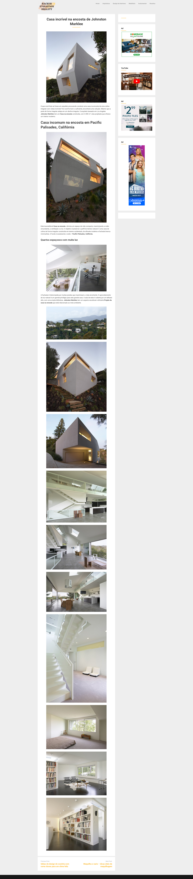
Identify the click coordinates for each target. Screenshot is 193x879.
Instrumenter (142, 3)
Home (98, 3)
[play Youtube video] (136, 81)
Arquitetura (106, 3)
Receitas (152, 3)
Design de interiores (119, 3)
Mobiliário (132, 3)
